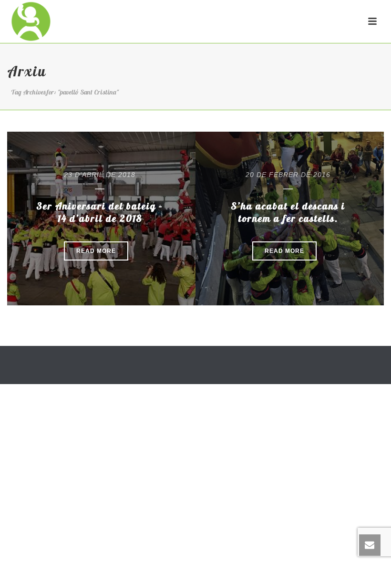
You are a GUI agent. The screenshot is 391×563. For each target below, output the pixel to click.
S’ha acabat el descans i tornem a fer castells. (288, 212)
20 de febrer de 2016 (288, 174)
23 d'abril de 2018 (99, 174)
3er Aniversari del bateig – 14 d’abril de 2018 (99, 212)
